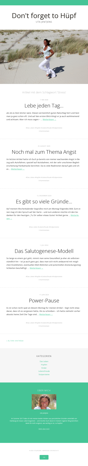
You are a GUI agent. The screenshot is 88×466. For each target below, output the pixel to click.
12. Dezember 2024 (44, 196)
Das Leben (30, 128)
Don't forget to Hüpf (44, 15)
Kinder (44, 368)
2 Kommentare (44, 230)
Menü (44, 2)
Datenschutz (54, 450)
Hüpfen (38, 128)
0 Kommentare (44, 280)
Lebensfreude (47, 128)
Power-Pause (44, 300)
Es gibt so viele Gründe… (44, 201)
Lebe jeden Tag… (44, 105)
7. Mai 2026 (44, 100)
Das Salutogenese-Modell (44, 250)
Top (44, 457)
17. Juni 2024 (44, 295)
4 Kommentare (44, 131)
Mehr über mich (44, 429)
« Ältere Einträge (15, 341)
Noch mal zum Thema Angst (44, 151)
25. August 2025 (44, 146)
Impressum (45, 450)
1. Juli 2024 (44, 245)
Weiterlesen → (49, 119)
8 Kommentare (44, 181)
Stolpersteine (57, 128)
